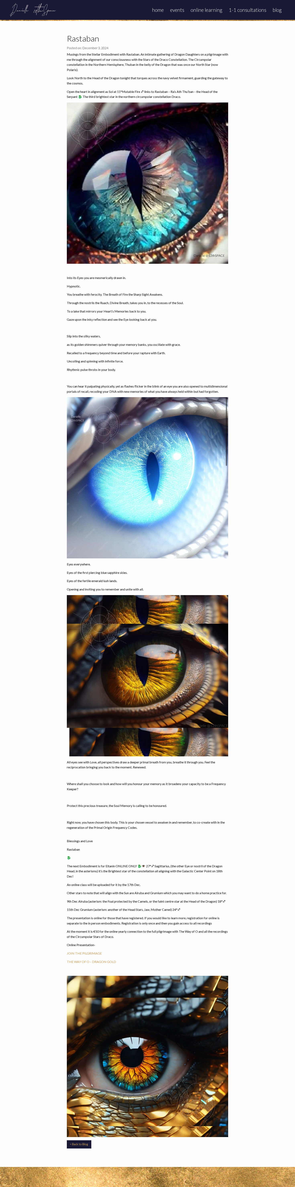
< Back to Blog (79, 1144)
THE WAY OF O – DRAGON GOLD (92, 962)
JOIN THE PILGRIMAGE (84, 953)
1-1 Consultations (247, 10)
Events (177, 10)
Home (158, 10)
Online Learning (206, 10)
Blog (277, 10)
